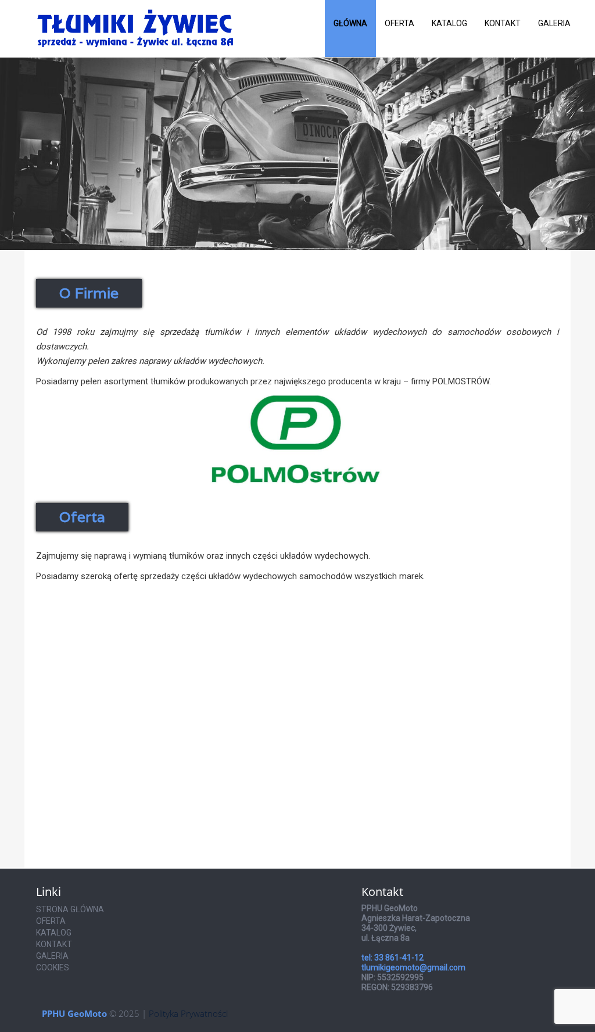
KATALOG (53, 932)
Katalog (449, 23)
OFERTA (51, 921)
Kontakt (503, 23)
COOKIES (52, 967)
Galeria (554, 23)
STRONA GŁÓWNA (70, 909)
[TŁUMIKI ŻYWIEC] (135, 14)
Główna (350, 23)
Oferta (399, 23)
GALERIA (52, 955)
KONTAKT (54, 944)
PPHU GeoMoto (74, 1013)
